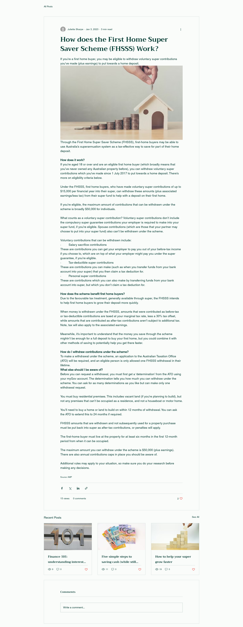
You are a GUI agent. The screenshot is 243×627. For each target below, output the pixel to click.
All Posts (48, 6)
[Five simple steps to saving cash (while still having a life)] (121, 536)
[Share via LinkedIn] (78, 488)
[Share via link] (86, 488)
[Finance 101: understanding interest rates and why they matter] (68, 536)
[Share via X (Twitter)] (70, 488)
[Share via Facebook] (61, 488)
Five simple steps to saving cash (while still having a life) (119, 559)
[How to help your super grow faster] (175, 536)
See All (195, 517)
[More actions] (181, 29)
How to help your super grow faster (173, 559)
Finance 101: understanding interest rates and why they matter (65, 559)
